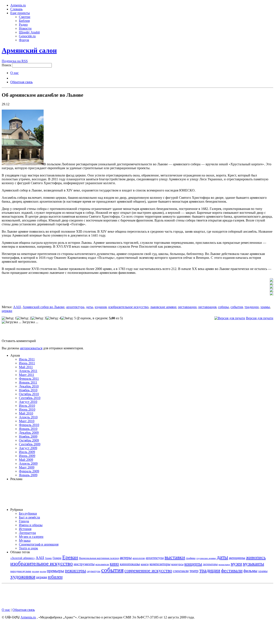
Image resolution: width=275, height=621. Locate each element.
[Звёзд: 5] (68, 318)
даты (89, 307)
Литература (27, 533)
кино (114, 563)
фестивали (232, 570)
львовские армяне (163, 307)
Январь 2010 (28, 429)
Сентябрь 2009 (29, 444)
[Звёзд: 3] (38, 318)
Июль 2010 (27, 405)
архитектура (75, 307)
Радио (23, 24)
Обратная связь (21, 82)
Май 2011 (26, 367)
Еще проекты (20, 13)
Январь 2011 (28, 382)
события (237, 307)
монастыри (224, 564)
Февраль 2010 (29, 425)
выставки (175, 557)
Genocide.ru (27, 36)
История (25, 529)
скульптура (93, 571)
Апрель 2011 (28, 371)
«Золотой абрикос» (22, 558)
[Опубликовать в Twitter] (271, 280)
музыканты (253, 563)
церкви (7, 311)
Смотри (24, 17)
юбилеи (55, 576)
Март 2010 (26, 421)
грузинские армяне (206, 558)
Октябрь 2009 (29, 440)
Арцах (48, 558)
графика (191, 558)
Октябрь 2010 (29, 394)
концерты (193, 563)
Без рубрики (28, 513)
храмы (265, 307)
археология (139, 558)
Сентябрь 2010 (29, 398)
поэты (43, 571)
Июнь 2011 (27, 363)
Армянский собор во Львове (43, 307)
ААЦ (17, 307)
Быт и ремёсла (29, 517)
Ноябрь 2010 (28, 390)
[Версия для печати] (229, 318)
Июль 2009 (27, 452)
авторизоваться (31, 348)
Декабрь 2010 (29, 386)
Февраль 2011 (29, 378)
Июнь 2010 (27, 409)
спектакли (181, 571)
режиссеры (75, 570)
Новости (25, 28)
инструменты (84, 564)
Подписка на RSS (15, 61)
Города (24, 521)
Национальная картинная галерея (99, 558)
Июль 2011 (27, 359)
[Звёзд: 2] (24, 318)
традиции (251, 307)
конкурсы (177, 564)
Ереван (70, 557)
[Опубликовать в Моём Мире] (271, 287)
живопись (256, 557)
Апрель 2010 (28, 417)
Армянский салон (29, 50)
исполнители (102, 564)
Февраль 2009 (29, 471)
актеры (126, 557)
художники (22, 576)
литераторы (210, 564)
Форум (24, 40)
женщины (237, 558)
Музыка (25, 540)
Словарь (16, 9)
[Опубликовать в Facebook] (271, 284)
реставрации (187, 307)
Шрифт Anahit (29, 32)
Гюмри (57, 558)
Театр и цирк (28, 548)
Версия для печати (259, 318)
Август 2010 (28, 402)
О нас (14, 73)
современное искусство (148, 570)
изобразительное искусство (128, 307)
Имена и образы (31, 525)
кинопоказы (130, 564)
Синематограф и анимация (38, 544)
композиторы (160, 564)
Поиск (6, 65)
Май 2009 (26, 459)
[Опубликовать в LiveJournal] (271, 294)
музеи (236, 563)
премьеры (55, 570)
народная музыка (20, 571)
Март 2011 (26, 375)
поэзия (35, 571)
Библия (24, 21)
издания (101, 307)
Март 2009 (26, 467)
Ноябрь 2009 (28, 436)
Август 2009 (28, 448)
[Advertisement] (137, 332)
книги (145, 564)
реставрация (207, 307)
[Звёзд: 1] (9, 318)
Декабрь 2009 (29, 432)
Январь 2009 (28, 475)
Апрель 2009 (28, 463)
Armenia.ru (18, 5)
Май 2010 (26, 413)
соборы (223, 307)
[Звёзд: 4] (53, 318)
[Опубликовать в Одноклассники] (271, 290)
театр (194, 570)
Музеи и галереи (31, 536)
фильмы (250, 570)
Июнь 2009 (27, 456)
